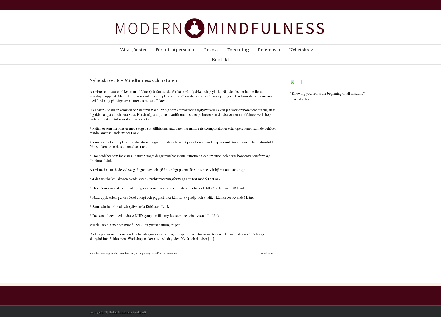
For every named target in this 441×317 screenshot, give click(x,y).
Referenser (269, 49)
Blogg (147, 253)
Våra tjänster (133, 49)
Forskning (238, 49)
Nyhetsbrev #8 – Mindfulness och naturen (133, 80)
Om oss (211, 49)
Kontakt (220, 59)
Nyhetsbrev (301, 49)
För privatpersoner (175, 49)
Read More (267, 253)
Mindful (156, 253)
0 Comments (170, 253)
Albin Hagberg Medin (105, 253)
